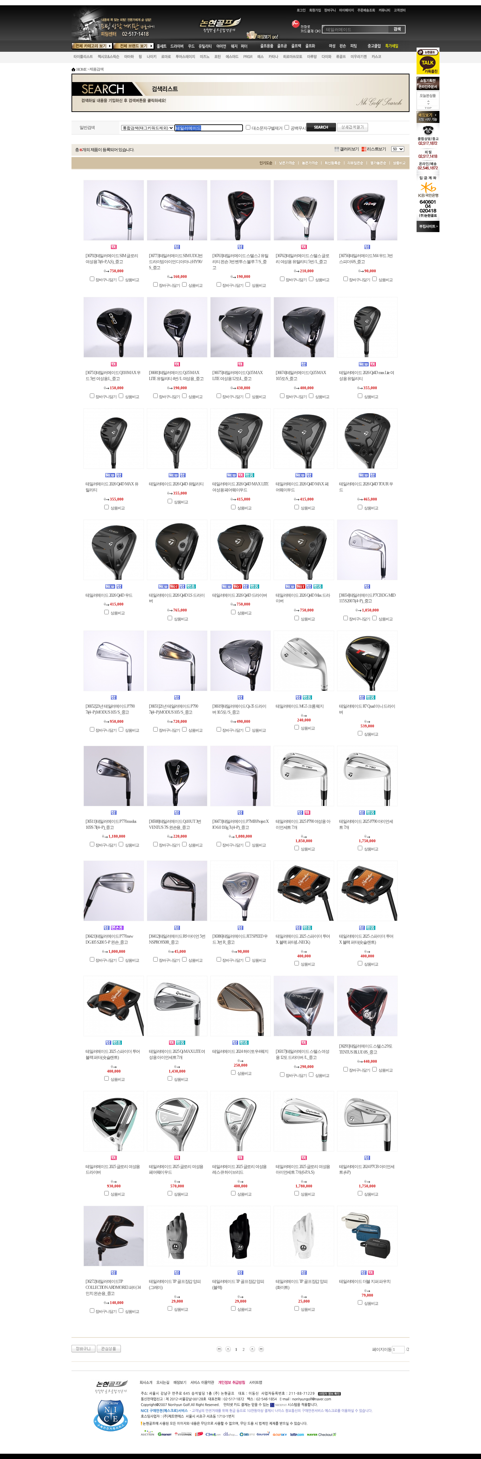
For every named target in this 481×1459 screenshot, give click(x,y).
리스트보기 (376, 149)
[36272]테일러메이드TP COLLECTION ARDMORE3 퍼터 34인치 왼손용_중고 (113, 1287)
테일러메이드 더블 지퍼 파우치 (365, 1281)
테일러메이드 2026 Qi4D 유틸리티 (176, 484)
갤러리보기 (349, 149)
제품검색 (96, 69)
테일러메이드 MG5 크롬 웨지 (300, 706)
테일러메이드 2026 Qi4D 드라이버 (239, 595)
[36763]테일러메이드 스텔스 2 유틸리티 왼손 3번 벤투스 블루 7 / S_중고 (240, 261)
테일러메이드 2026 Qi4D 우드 (109, 595)
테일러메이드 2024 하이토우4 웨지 (240, 1051)
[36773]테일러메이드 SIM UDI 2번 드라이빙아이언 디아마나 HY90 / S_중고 (175, 261)
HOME (81, 69)
